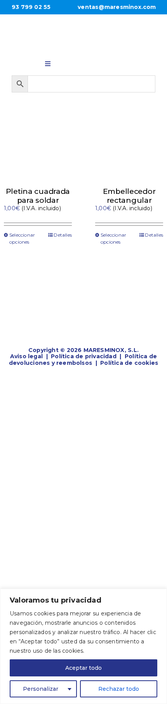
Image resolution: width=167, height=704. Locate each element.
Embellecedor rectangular (129, 196)
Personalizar (40, 688)
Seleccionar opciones (22, 238)
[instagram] (95, 59)
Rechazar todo (118, 688)
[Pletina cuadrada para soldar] (38, 147)
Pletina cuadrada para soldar (38, 196)
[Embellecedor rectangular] (129, 147)
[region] (83, 646)
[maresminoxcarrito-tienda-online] (119, 60)
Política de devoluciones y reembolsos (83, 359)
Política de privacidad (84, 356)
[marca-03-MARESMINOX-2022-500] (83, 28)
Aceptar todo (83, 667)
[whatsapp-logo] (71, 59)
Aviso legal (26, 356)
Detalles (63, 235)
